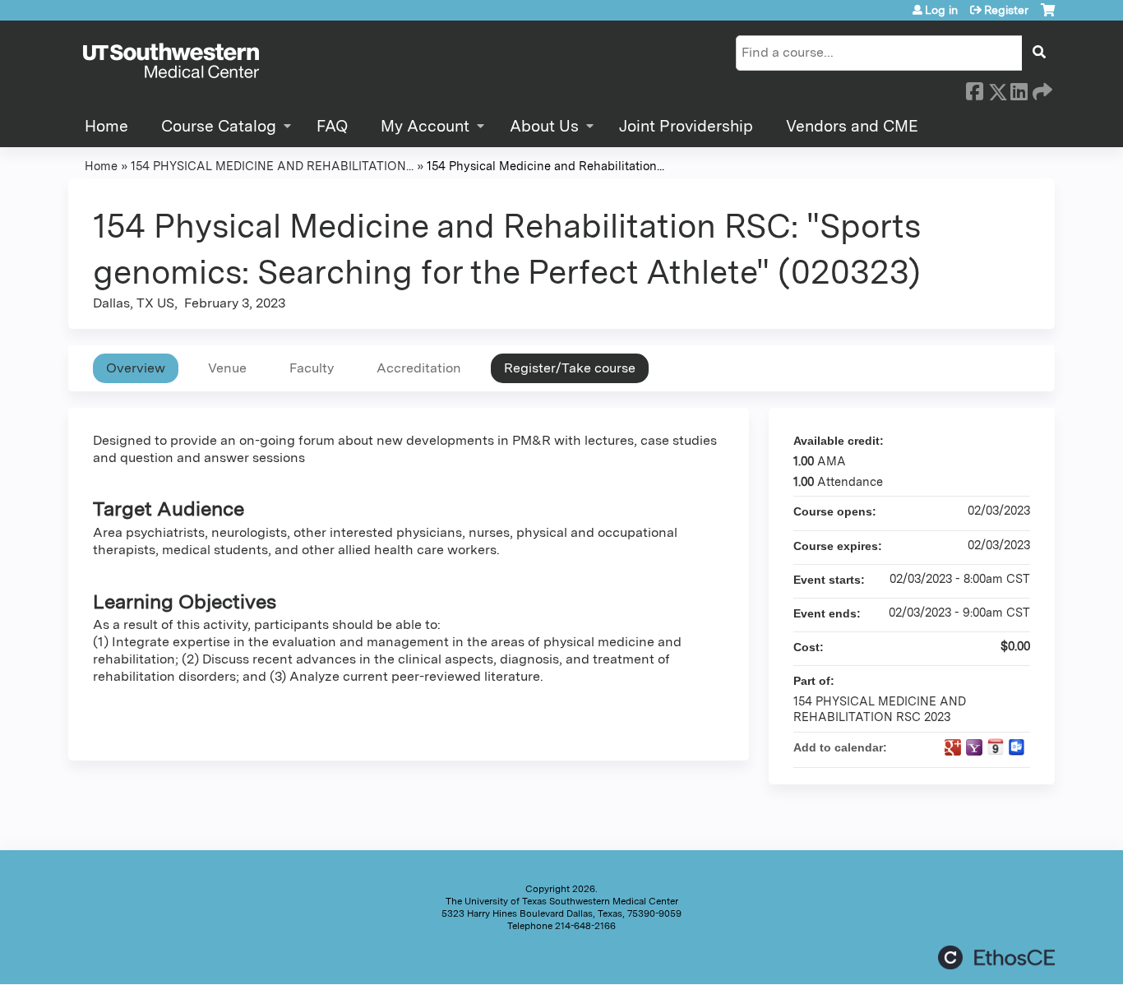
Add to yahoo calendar (974, 747)
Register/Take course (569, 368)
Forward (1041, 89)
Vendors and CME (852, 126)
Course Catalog (218, 126)
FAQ (332, 126)
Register (1006, 10)
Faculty (311, 368)
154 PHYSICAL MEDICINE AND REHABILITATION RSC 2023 (879, 709)
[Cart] (1048, 16)
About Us (544, 126)
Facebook (974, 89)
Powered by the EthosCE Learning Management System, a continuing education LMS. (996, 957)
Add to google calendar (953, 747)
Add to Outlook (1017, 747)
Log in (941, 10)
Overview (135, 368)
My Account (425, 126)
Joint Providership (686, 126)
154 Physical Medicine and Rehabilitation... (545, 166)
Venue (227, 368)
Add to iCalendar (995, 746)
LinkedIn (1018, 89)
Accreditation (419, 368)
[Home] (171, 62)
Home (106, 126)
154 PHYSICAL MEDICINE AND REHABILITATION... (272, 166)
